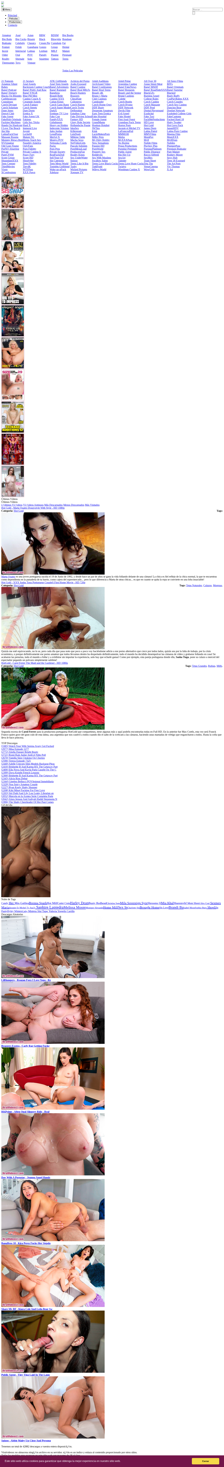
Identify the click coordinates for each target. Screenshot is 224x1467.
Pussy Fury (28, 154)
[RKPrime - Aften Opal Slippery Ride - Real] (53, 1108)
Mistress (32, 911)
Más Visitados (92, 505)
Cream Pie (44, 43)
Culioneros (76, 101)
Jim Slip (5, 131)
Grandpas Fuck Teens (129, 122)
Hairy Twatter (174, 122)
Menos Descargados (73, 505)
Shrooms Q (154, 903)
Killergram (75, 131)
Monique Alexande (94, 908)
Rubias (211, 666)
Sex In (122, 907)
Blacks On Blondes (11, 95)
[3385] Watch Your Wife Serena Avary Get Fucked (27, 746)
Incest (5, 51)
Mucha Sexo (76, 140)
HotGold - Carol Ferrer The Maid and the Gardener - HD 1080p (34, 663)
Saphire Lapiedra (49, 907)
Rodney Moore (175, 154)
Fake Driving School (81, 116)
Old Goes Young (10, 145)
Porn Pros (55, 148)
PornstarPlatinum (153, 148)
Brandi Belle (56, 95)
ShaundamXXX (9, 160)
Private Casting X (32, 151)
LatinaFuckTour (9, 134)
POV (30, 55)
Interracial (20, 51)
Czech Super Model (60, 107)
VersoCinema (151, 166)
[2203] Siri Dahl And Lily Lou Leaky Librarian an (27, 793)
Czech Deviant (9, 104)
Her (12, 903)
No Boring (123, 143)
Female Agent (99, 119)
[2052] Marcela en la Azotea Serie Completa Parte (27, 796)
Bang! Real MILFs (80, 90)
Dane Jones (7, 110)
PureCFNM (7, 154)
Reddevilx (97, 154)
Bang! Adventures (59, 87)
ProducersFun (77, 151)
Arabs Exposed (78, 84)
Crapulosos (7, 101)
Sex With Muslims (101, 157)
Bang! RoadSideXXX (155, 90)
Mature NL (28, 137)
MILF (54, 51)
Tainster (122, 160)
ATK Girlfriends (58, 81)
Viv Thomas (173, 166)
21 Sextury (28, 81)
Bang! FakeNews (127, 87)
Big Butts (7, 39)
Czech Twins (77, 107)
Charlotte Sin (133, 908)
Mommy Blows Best (12, 140)
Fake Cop (55, 116)
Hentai (65, 47)
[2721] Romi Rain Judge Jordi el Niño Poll (23, 755)
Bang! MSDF (151, 87)
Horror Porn (124, 125)
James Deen (150, 128)
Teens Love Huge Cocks (131, 163)
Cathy (25, 911)
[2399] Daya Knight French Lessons (20, 772)
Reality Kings (77, 154)
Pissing (54, 55)
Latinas (31, 51)
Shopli (211, 907)
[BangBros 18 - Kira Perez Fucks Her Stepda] (53, 1240)
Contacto (12, 25)
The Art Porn (174, 163)
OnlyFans (28, 145)
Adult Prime (124, 81)
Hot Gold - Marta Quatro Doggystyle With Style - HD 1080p (33, 507)
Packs (53, 145)
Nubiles (171, 143)
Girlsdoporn (56, 122)
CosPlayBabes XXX (178, 98)
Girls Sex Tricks (31, 122)
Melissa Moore (75, 907)
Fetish (18, 47)
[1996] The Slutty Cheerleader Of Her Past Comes (27, 802)
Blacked (171, 92)
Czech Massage (152, 104)
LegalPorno (56, 134)
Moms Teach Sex (32, 140)
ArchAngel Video (101, 84)
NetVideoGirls (77, 143)
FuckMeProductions (154, 119)
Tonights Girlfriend (60, 166)
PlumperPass (173, 145)
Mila (123, 903)
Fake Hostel (124, 116)
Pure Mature (173, 151)
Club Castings (99, 98)
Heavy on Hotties (59, 125)
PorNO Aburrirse (10, 148)
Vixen (4, 169)
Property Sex (98, 151)
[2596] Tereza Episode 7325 (16, 760)
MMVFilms (150, 134)
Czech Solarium (9, 107)
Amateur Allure (9, 84)
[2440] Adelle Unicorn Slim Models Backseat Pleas (28, 763)
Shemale (19, 58)
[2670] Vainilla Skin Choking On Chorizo (23, 757)
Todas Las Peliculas (72, 70)
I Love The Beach (10, 128)
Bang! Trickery (9, 92)
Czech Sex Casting (177, 104)
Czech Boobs (125, 101)
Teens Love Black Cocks (105, 163)
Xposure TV (76, 172)
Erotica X (28, 113)
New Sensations (100, 143)
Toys (17, 62)
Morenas (217, 585)
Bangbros (55, 92)
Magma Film (173, 134)
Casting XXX (57, 98)
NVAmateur (7, 143)
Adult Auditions (100, 81)
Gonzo (42, 47)
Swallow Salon (100, 160)
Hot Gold (149, 125)
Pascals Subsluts (78, 145)
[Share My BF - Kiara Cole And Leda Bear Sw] (53, 1306)
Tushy (73, 166)
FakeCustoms (174, 116)
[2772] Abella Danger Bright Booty (19, 752)
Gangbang (32, 47)
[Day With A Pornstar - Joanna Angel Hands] (53, 1174)
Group (54, 47)
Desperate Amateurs (102, 110)
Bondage (67, 39)
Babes (4, 87)
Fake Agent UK (31, 116)
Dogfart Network (176, 110)
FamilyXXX (56, 119)
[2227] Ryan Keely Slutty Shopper (19, 787)
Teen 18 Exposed (176, 160)
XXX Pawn (29, 172)
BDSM (55, 35)
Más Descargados (53, 505)
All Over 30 (150, 81)
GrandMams (98, 122)
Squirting (44, 58)
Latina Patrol (150, 131)
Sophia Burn (201, 908)
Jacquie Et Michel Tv (19, 908)
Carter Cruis (63, 903)
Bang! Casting (77, 87)
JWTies (96, 128)
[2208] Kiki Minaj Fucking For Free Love (23, 790)
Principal (12, 15)
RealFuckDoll (57, 154)
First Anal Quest (126, 119)
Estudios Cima (77, 113)
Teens (65, 58)
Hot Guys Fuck (175, 125)
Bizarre (31, 39)
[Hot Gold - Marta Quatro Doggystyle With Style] (53, 573)
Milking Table (77, 137)
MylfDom (172, 140)
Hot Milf (52, 903)
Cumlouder (98, 101)
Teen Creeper (8, 163)
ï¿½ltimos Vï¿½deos (11, 505)
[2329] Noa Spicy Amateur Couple (19, 784)
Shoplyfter (28, 160)
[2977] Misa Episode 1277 (15, 749)
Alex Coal (205, 903)
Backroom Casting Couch (36, 87)
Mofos (121, 137)
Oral (17, 55)
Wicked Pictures (78, 169)
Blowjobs (56, 39)
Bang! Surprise (175, 90)
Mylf (146, 140)
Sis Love (164, 907)
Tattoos (55, 58)
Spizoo (74, 160)
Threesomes (8, 62)
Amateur (6, 35)
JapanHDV (173, 128)
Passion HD (98, 145)
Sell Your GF (56, 157)
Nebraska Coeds (58, 143)
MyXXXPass (125, 140)
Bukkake (6, 43)
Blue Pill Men (30, 95)
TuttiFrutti (97, 166)
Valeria (52, 911)
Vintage (31, 62)
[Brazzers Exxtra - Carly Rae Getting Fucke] (53, 1043)
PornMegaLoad (78, 148)
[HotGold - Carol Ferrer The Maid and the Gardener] (53, 728)
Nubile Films (150, 143)
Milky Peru (98, 137)
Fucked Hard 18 (175, 119)
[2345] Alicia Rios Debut (14, 778)
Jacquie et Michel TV (129, 128)
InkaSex (74, 128)
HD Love (149, 122)
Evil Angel (123, 113)
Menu (7, 9)
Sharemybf (180, 903)
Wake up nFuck (58, 169)
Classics (31, 43)
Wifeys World (99, 169)
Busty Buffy (173, 95)
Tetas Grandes (199, 666)
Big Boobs (67, 35)
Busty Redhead (98, 903)
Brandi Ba (176, 907)
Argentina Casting (127, 84)
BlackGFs (149, 92)
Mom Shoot (193, 903)
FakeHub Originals (11, 119)
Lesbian (43, 51)
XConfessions (8, 172)
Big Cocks (20, 39)
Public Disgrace (152, 151)
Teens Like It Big (79, 163)
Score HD (28, 157)
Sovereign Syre (137, 903)
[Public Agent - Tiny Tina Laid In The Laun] (53, 1371)
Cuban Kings (56, 101)
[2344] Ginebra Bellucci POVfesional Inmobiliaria (27, 781)
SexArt (121, 157)
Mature (66, 51)
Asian (30, 35)
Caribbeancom (8, 98)
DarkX (53, 110)
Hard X (27, 125)
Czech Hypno (125, 104)
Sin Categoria (57, 160)
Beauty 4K (97, 92)
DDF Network (125, 107)
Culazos (207, 585)
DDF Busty (98, 107)
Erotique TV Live (59, 113)
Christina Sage (113, 903)
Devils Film (124, 110)
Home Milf (110, 907)
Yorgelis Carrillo (66, 911)
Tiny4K (27, 166)
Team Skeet (150, 160)
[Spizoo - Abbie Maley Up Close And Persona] (53, 1437)
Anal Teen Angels (59, 84)
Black (42, 39)
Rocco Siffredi (151, 154)
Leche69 (27, 134)
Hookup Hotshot (100, 125)
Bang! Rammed (58, 90)
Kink (94, 131)
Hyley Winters (14, 911)
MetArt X (55, 137)
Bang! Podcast (8, 90)
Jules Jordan (56, 131)
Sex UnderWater (79, 157)
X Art (170, 169)
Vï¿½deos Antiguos (33, 505)
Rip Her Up (124, 154)
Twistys (122, 166)
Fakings (27, 119)
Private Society (57, 151)
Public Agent (125, 151)
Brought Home (149, 907)
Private (5, 151)
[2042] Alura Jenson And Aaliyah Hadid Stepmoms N (29, 799)
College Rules (151, 98)
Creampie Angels (32, 101)
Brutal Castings (126, 95)
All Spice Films (175, 81)
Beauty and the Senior (129, 92)
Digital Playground (153, 110)
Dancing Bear (174, 107)
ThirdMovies (8, 166)
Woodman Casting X (129, 169)
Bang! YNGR (30, 92)
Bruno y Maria (99, 95)
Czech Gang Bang (59, 104)
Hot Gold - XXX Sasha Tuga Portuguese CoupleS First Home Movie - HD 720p (43, 582)
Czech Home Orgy (102, 104)
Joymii (26, 131)
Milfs (219, 666)
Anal (17, 35)
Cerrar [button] (205, 1461)
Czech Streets (30, 107)
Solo (29, 58)
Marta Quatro (8, 576)
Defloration (76, 110)
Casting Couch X (32, 98)
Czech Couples (175, 101)
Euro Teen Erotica (101, 113)
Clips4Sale (75, 98)
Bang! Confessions (102, 87)
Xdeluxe (54, 172)
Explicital (149, 113)
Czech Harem (77, 104)
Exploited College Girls (179, 113)
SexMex (148, 157)
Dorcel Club (7, 113)
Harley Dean (79, 903)
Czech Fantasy (30, 104)
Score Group (8, 157)
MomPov (148, 137)
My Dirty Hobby (101, 140)
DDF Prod (149, 107)
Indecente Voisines (59, 128)
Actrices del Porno (80, 81)
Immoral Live (30, 128)
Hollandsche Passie (80, 125)
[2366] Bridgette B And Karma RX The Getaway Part (29, 775)
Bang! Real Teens (101, 90)
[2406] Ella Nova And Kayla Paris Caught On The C (28, 769)
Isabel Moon (189, 908)
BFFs (170, 84)
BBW (42, 35)
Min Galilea (22, 903)
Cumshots (56, 43)
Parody (43, 55)
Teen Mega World (59, 163)
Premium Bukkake (176, 148)
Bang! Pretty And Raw (35, 90)
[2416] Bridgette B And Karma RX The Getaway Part (29, 766)
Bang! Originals (175, 87)
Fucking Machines (10, 122)
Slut (39, 911)
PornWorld (97, 148)
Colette (121, 98)
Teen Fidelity (29, 163)
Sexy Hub (172, 157)
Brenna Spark (38, 903)
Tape (45, 911)
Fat (64, 43)
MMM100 (123, 134)
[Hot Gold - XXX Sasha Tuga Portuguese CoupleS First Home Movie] (53, 648)
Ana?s (32, 908)
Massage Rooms (9, 137)
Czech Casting (151, 101)
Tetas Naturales (194, 585)
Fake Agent (7, 116)
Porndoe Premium (127, 148)
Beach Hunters (78, 92)
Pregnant (66, 55)
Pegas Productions (127, 145)
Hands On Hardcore (11, 125)
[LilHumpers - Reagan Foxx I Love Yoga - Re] (53, 977)
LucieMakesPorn (101, 134)
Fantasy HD (76, 119)
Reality (5, 58)
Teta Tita (148, 163)
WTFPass (28, 169)
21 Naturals (7, 81)
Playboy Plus (150, 145)
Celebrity (20, 43)
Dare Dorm (29, 110)
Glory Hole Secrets (80, 122)
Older (5, 55)
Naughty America (32, 143)
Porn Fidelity (29, 148)
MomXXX (172, 137)
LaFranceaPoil (125, 131)
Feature (6, 47)
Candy (5, 903)
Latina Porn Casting (177, 131)
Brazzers (74, 95)
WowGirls (149, 169)
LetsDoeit (75, 134)
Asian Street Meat (153, 84)
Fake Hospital (99, 116)
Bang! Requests (126, 90)
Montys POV (57, 140)
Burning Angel (151, 95)
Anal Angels (29, 84)
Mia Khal (167, 903)
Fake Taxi (149, 116)
